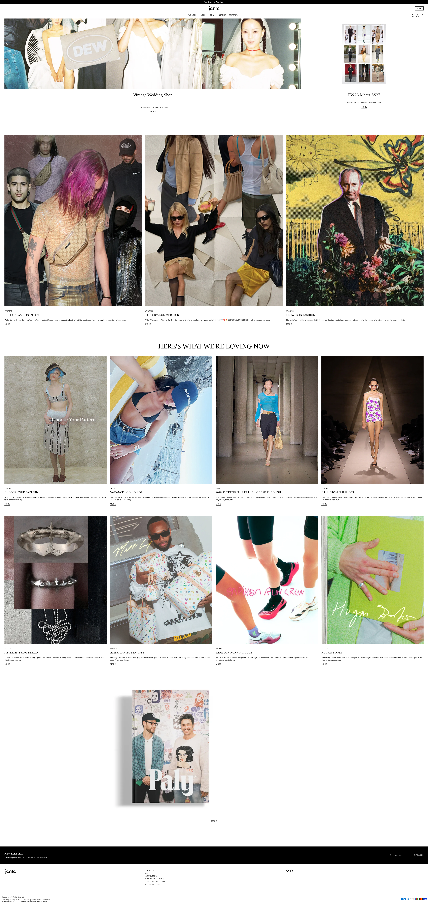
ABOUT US (149, 870)
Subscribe (419, 855)
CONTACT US (151, 876)
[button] (413, 15)
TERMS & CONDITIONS (155, 881)
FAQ (147, 873)
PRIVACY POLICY (152, 884)
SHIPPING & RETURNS (154, 879)
